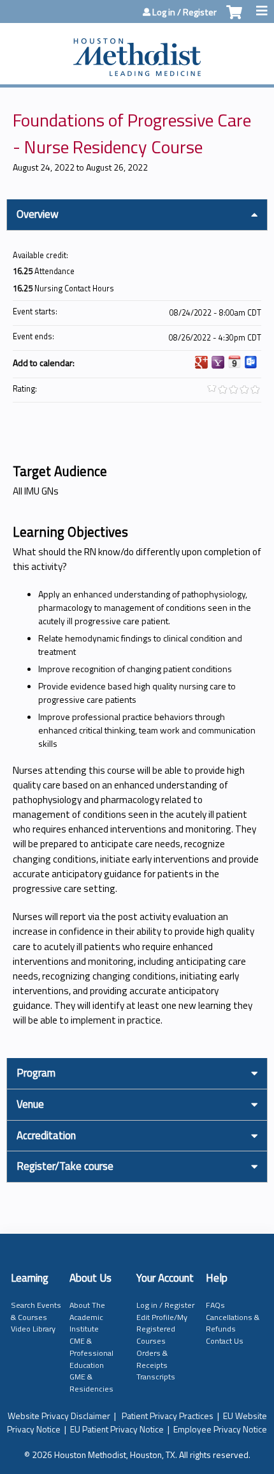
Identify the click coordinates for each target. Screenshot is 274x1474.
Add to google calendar (201, 362)
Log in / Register (184, 12)
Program (36, 1072)
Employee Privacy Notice (220, 1429)
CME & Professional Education (91, 1352)
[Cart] (234, 18)
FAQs (215, 1305)
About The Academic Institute (87, 1317)
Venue (30, 1104)
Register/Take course (65, 1166)
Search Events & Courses (36, 1311)
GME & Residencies (91, 1382)
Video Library (33, 1329)
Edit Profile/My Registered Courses (161, 1329)
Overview (38, 214)
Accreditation (46, 1135)
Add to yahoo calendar (218, 362)
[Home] (137, 50)
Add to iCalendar (234, 361)
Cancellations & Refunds (232, 1323)
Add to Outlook (251, 362)
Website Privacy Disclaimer (59, 1415)
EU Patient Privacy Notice (117, 1429)
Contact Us (224, 1341)
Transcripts (155, 1376)
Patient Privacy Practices (167, 1415)
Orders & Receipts (152, 1359)
